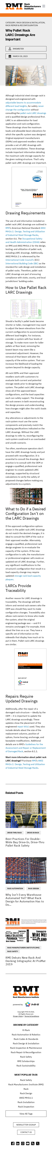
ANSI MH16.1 (26, 1097)
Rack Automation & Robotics (26, 1034)
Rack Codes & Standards (26, 1039)
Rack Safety (12, 951)
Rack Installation (26, 1102)
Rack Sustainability (26, 1065)
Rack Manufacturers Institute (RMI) (23, 948)
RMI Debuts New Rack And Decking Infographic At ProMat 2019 (26, 961)
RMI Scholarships (26, 1061)
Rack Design (33, 888)
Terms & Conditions (32, 1016)
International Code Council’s (20, 259)
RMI (8, 228)
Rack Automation (15, 888)
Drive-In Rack (33, 833)
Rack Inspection (26, 1106)
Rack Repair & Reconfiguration (22, 25)
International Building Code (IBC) (22, 263)
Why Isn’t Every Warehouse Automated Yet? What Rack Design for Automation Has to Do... (25, 900)
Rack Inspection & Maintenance (26, 1047)
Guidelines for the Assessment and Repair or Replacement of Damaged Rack (26, 748)
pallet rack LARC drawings (33, 113)
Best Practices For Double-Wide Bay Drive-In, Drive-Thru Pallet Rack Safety (25, 842)
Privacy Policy (18, 1016)
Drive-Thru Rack (14, 833)
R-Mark (26, 1030)
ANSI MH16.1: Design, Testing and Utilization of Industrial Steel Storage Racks (25, 231)
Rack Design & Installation (31, 22)
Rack (26, 1088)
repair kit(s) (23, 726)
